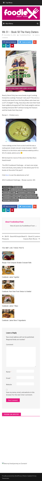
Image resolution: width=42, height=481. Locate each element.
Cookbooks (18, 187)
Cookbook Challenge (17, 189)
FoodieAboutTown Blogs (26, 192)
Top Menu (9, 3)
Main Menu (9, 23)
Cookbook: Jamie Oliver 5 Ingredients (14, 320)
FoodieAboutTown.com (10, 197)
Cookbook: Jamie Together (10, 277)
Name (8, 372)
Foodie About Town (9, 192)
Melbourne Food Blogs (10, 200)
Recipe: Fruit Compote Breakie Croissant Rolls (16, 263)
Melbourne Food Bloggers (28, 197)
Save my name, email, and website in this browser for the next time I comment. (20, 393)
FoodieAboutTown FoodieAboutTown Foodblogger (19, 195)
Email (8, 378)
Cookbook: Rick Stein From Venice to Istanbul (16, 291)
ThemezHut (5, 478)
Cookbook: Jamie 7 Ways (10, 306)
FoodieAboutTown (25, 35)
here (7, 175)
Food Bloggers (31, 189)
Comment (9, 344)
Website (9, 384)
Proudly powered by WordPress (12, 476)
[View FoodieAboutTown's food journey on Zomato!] (14, 463)
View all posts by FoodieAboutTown (23, 226)
